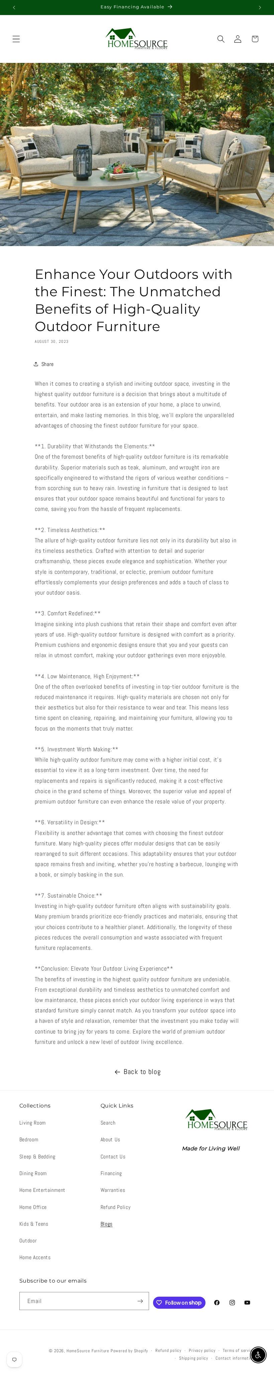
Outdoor (28, 1240)
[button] (16, 39)
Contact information (235, 1358)
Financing (111, 1173)
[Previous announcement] (14, 7)
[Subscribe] (140, 1301)
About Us (111, 1139)
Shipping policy (193, 1358)
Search (108, 1122)
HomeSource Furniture (87, 1351)
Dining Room (33, 1173)
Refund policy (168, 1350)
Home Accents (35, 1257)
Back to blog (142, 1071)
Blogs (107, 1223)
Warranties (113, 1190)
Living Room (32, 1122)
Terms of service (239, 1350)
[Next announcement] (260, 7)
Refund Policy (116, 1207)
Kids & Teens (33, 1223)
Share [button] (47, 364)
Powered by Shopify (129, 1351)
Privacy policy (202, 1350)
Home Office (33, 1207)
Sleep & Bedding (37, 1156)
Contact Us (113, 1156)
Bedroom (28, 1139)
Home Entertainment (42, 1190)
